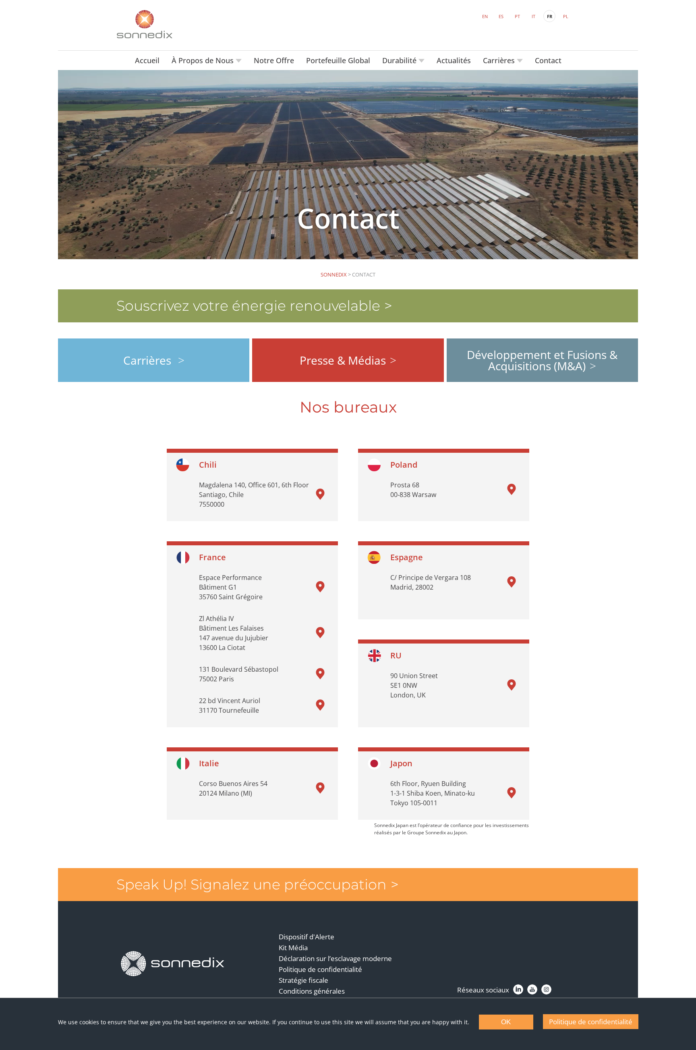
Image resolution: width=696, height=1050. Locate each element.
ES (501, 16)
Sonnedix (334, 274)
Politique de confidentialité (320, 969)
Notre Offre (274, 60)
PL (565, 16)
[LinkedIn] (518, 989)
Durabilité (400, 60)
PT (517, 16)
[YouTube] (532, 989)
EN (485, 16)
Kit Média (293, 947)
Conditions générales (312, 991)
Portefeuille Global (338, 60)
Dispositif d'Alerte (306, 936)
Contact (548, 60)
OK (506, 1022)
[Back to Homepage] (172, 963)
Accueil (147, 60)
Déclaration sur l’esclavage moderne (335, 958)
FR (549, 16)
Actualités (454, 60)
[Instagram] (546, 989)
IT (533, 16)
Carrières (500, 60)
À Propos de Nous (204, 60)
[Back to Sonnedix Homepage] (144, 24)
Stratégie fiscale (303, 980)
